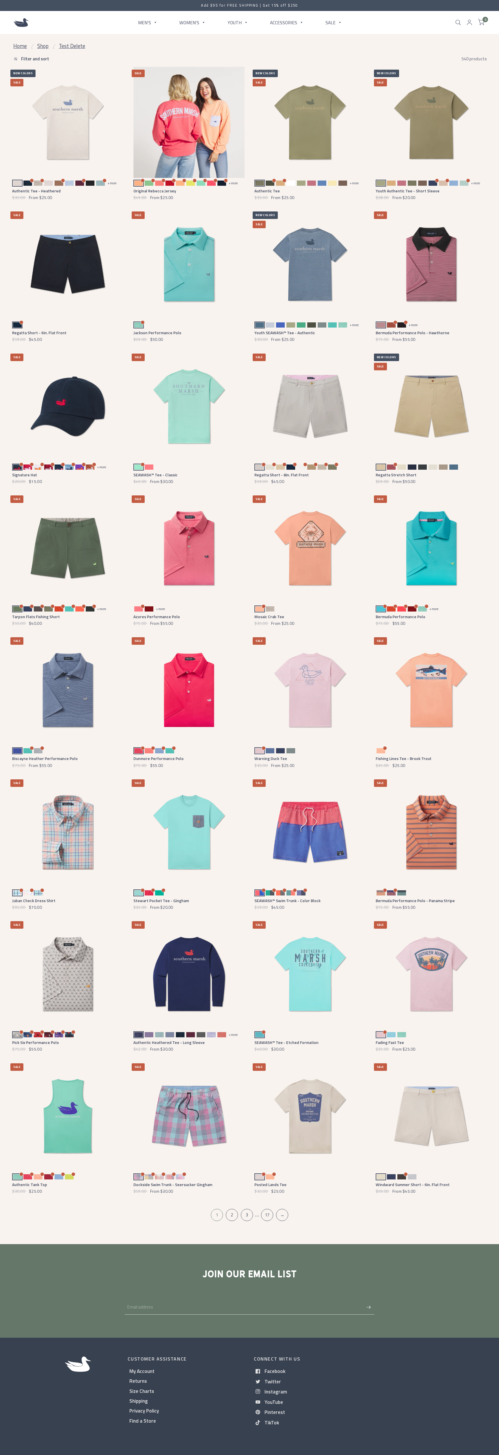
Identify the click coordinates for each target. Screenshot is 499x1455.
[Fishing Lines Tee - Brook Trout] (431, 690)
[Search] (458, 22)
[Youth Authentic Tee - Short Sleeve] (431, 122)
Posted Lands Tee (270, 1184)
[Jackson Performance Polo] (189, 264)
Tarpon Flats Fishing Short (36, 616)
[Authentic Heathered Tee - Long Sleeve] (189, 974)
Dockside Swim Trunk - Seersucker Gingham (172, 1184)
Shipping (138, 1401)
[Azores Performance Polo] (189, 548)
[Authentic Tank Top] (67, 1116)
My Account (141, 1371)
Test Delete (72, 46)
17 (267, 1214)
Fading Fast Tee (390, 1042)
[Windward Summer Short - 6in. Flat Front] (431, 1116)
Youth (235, 22)
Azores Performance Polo (156, 616)
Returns (138, 1381)
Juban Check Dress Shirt (33, 900)
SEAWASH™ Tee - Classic (155, 474)
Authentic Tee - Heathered (36, 190)
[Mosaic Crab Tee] (310, 548)
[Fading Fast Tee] (431, 974)
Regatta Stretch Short (396, 474)
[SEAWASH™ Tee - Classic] (189, 406)
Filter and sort (34, 58)
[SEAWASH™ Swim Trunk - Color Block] (310, 832)
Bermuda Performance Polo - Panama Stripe (415, 900)
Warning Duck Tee (270, 758)
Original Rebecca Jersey (154, 190)
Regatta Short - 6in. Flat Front (39, 332)
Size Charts (141, 1391)
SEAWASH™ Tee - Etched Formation (286, 1042)
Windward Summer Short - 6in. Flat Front (413, 1184)
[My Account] (469, 22)
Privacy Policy (144, 1411)
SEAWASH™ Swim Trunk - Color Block (287, 900)
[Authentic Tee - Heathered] (67, 122)
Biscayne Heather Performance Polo (45, 758)
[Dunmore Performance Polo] (189, 690)
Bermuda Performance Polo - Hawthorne (412, 332)
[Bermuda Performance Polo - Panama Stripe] (431, 832)
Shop (43, 46)
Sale (330, 22)
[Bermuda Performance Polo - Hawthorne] (431, 264)
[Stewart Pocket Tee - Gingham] (189, 832)
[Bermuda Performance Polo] (431, 548)
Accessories (283, 22)
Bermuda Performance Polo (400, 616)
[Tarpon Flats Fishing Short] (67, 548)
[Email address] (368, 1307)
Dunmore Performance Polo (158, 758)
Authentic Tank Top (29, 1184)
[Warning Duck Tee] (310, 690)
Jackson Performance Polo (157, 332)
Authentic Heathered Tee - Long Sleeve (169, 1042)
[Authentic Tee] (310, 122)
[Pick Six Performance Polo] (67, 974)
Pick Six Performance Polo (35, 1042)
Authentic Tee (267, 190)
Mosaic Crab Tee (269, 616)
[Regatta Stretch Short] (431, 406)
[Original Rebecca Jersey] (189, 122)
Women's (189, 22)
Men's (144, 22)
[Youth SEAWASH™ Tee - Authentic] (310, 264)
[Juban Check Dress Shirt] (67, 832)
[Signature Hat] (67, 406)
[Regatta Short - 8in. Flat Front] (310, 406)
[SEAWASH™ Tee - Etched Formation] (310, 974)
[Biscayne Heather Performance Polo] (67, 690)
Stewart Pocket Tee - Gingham (161, 900)
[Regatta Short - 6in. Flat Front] (67, 264)
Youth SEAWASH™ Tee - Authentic (284, 332)
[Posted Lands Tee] (310, 1116)
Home (20, 46)
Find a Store (142, 1421)
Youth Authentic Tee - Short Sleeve (408, 190)
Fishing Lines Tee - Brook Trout (403, 758)
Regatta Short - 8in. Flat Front (281, 474)
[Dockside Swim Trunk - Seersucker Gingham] (189, 1116)
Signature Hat (24, 474)
